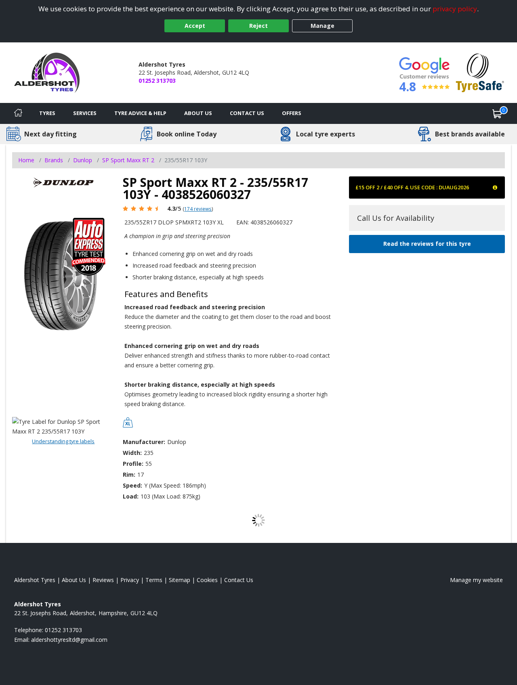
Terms (153, 580)
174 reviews (198, 208)
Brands (53, 160)
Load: (131, 496)
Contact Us (247, 113)
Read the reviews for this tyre (427, 243)
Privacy (129, 580)
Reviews (103, 580)
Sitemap (179, 580)
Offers (291, 113)
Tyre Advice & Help (140, 113)
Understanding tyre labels (63, 441)
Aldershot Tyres (34, 580)
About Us (198, 113)
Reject (258, 25)
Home (26, 160)
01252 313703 (157, 80)
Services (85, 113)
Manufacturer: (144, 442)
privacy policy (455, 8)
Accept (195, 25)
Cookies (207, 580)
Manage (322, 25)
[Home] (18, 113)
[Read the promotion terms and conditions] (495, 187)
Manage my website (476, 580)
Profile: (133, 463)
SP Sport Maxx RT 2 (128, 160)
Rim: (129, 474)
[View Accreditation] (480, 72)
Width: (132, 453)
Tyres (47, 113)
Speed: (132, 485)
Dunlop (82, 160)
